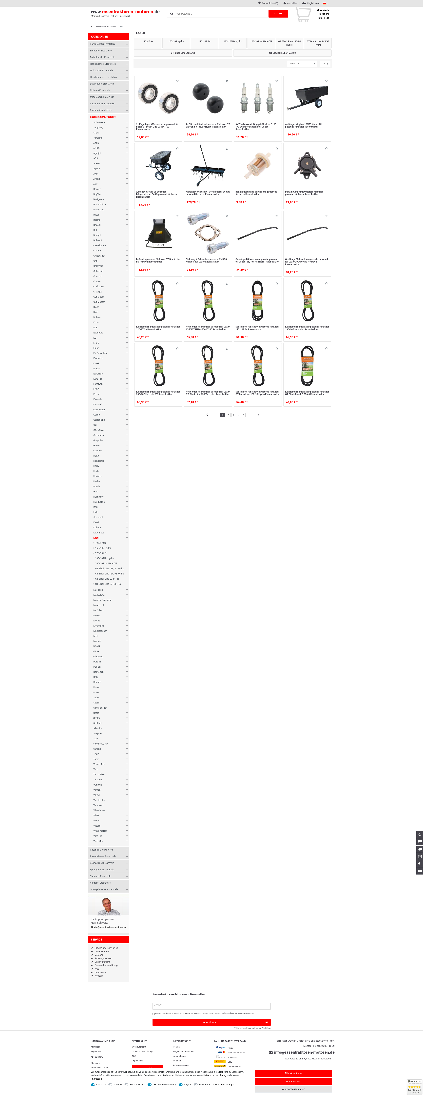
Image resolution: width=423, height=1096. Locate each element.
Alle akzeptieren (293, 1073)
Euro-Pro (97, 378)
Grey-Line (98, 440)
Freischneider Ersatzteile (102, 57)
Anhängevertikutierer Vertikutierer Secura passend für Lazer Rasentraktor (208, 193)
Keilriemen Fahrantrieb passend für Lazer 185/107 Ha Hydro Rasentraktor (307, 327)
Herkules (97, 476)
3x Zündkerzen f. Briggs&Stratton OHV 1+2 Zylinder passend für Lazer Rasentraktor (255, 127)
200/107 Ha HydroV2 (106, 563)
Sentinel (97, 723)
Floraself (97, 404)
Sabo (96, 697)
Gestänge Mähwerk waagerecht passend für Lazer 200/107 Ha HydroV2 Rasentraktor (306, 262)
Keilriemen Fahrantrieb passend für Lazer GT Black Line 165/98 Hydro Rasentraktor (257, 392)
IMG (95, 507)
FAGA (96, 389)
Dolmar (97, 317)
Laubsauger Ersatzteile (102, 83)
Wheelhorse (99, 810)
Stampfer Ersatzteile (100, 876)
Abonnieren (209, 1022)
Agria (96, 143)
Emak (96, 363)
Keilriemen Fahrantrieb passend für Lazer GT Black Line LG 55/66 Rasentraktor (307, 392)
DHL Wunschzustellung (164, 1084)
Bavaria (97, 189)
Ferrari (96, 394)
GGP (95, 425)
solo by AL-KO (100, 743)
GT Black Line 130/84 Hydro (109, 568)
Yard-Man (98, 841)
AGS (95, 158)
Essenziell (101, 1084)
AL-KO (96, 163)
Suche (278, 13)
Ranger (97, 682)
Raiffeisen (98, 672)
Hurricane (98, 496)
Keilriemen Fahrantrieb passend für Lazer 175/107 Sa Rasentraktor (257, 327)
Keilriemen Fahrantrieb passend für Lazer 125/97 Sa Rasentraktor (158, 327)
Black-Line (98, 209)
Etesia (96, 368)
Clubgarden (99, 255)
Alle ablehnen (293, 1081)
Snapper (97, 733)
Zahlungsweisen (103, 958)
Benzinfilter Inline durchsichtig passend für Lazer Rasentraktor (256, 193)
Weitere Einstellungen (223, 1084)
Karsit (96, 522)
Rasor (96, 687)
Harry (96, 466)
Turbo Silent (99, 774)
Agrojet (97, 153)
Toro (95, 769)
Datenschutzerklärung (106, 965)
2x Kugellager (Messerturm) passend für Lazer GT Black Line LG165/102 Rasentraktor (157, 127)
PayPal (187, 1084)
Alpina (96, 168)
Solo (95, 738)
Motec (96, 620)
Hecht (96, 471)
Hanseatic (98, 461)
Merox (96, 615)
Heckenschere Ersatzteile (103, 64)
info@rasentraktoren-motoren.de (109, 927)
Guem (96, 445)
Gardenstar (99, 409)
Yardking (97, 137)
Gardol (96, 414)
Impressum (100, 972)
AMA (95, 173)
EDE (95, 327)
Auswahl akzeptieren (293, 1089)
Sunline (97, 748)
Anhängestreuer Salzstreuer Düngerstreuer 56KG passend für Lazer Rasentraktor (156, 194)
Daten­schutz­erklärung (142, 1051)
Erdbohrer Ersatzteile (101, 50)
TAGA (96, 754)
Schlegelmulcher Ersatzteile (104, 889)
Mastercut (98, 605)
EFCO (96, 343)
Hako (96, 455)
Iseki (95, 512)
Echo (95, 322)
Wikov (96, 820)
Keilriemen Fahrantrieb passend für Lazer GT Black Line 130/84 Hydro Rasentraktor (208, 392)
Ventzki (97, 790)
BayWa (97, 194)
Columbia (98, 271)
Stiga (96, 132)
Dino (95, 312)
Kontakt (99, 975)
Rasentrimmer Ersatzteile (103, 856)
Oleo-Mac (98, 656)
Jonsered (98, 517)
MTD (95, 636)
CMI (95, 261)
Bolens (96, 220)
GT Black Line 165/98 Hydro (109, 573)
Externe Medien (137, 1084)
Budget (97, 235)
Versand (99, 955)
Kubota (97, 527)
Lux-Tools (98, 590)
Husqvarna (99, 502)
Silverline (97, 728)
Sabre (96, 702)
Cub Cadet (98, 296)
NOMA (96, 646)
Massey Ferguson (102, 600)
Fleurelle (97, 399)
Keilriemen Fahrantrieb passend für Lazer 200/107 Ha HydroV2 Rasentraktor (158, 392)
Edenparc (98, 332)
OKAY (96, 651)
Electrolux (98, 358)
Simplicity (98, 127)
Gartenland (99, 419)
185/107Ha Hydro (104, 558)
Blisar (96, 214)
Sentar (96, 718)
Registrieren (96, 1051)
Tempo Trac (99, 764)
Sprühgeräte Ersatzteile (102, 869)
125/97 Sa (100, 543)
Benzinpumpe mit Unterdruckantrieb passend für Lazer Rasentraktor (304, 193)
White (96, 815)
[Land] (324, 3)
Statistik (118, 1084)
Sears (96, 713)
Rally (95, 677)
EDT (95, 337)
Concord (97, 276)
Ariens (96, 178)
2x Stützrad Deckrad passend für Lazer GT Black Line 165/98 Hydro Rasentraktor (208, 125)
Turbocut (98, 779)
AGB (97, 968)
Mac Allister (99, 595)
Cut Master (99, 302)
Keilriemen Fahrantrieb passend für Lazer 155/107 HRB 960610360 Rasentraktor (208, 327)
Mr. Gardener (100, 631)
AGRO (96, 148)
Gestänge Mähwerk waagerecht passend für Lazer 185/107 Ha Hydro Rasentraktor (257, 260)
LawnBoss (98, 532)
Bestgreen (98, 199)
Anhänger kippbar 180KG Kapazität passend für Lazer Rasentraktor (303, 125)
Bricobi (96, 225)
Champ (97, 250)
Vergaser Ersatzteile (100, 882)
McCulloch (98, 610)
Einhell (96, 348)
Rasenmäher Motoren (101, 110)
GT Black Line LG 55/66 (107, 578)
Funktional (204, 1084)
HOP (95, 491)
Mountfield (98, 625)
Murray (97, 641)
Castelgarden (100, 245)
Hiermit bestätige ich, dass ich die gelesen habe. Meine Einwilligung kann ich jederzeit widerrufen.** (205, 1013)
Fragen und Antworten (106, 948)
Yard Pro (97, 836)
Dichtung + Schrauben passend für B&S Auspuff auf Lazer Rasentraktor (206, 260)
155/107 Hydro (103, 548)
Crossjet (97, 291)
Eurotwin (98, 384)
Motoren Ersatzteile (100, 90)
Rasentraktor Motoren (101, 849)
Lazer (96, 537)
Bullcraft (97, 240)
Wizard (96, 825)
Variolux (97, 784)
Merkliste (95, 1063)
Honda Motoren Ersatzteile (103, 77)
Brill (95, 230)
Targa (96, 759)
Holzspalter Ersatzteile (101, 70)
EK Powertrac (100, 353)
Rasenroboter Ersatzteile (102, 44)
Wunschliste (176, 82)
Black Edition (100, 204)
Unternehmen (102, 951)
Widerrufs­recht (139, 1047)
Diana (96, 307)
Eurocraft (98, 373)
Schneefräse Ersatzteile (102, 863)
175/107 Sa (101, 553)
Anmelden (95, 1047)
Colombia (98, 266)
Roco (96, 692)
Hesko (96, 481)
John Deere (99, 122)
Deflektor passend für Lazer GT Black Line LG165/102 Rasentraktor (158, 260)
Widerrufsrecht (102, 962)
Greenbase (98, 435)
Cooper (97, 281)
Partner (97, 661)
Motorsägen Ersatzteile (102, 97)
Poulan (97, 666)
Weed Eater (99, 800)
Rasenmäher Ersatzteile (102, 103)
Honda (96, 486)
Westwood (98, 805)
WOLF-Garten (100, 831)
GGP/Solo (98, 430)
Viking (96, 795)
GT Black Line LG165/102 (108, 584)
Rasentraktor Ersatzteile (106, 27)
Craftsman (98, 286)
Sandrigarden (100, 707)
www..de (125, 13)
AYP (95, 184)
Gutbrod (97, 450)
